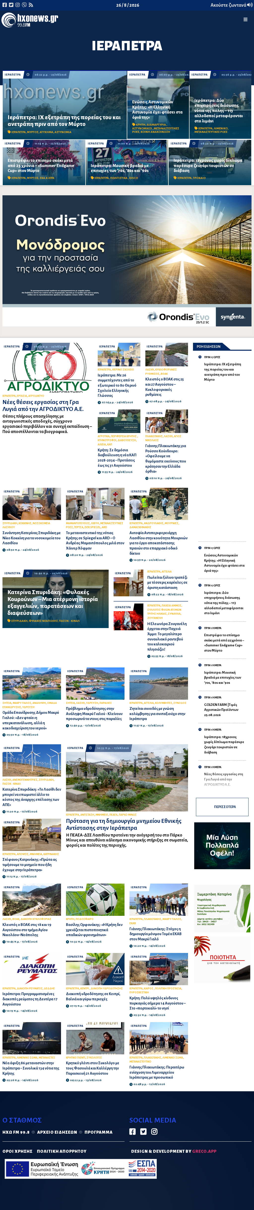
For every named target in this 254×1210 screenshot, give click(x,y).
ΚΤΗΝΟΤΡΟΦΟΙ (107, 440)
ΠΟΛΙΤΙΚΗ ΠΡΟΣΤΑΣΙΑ (168, 988)
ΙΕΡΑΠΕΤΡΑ (13, 74)
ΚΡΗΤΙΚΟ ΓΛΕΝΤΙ (75, 1057)
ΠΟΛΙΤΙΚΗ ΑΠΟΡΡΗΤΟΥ (62, 1151)
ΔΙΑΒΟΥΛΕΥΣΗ (127, 440)
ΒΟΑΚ (164, 374)
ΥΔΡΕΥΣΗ (28, 707)
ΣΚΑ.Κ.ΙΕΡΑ (47, 178)
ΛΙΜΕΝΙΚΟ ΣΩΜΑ (27, 1057)
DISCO (133, 178)
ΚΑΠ (109, 444)
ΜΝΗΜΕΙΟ (101, 814)
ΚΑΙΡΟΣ (149, 988)
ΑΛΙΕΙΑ (102, 444)
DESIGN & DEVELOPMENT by (174, 1151)
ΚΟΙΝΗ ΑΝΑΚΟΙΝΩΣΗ (155, 132)
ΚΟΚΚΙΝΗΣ (25, 523)
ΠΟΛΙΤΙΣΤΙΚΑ (119, 178)
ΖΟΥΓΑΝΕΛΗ (155, 618)
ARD (104, 527)
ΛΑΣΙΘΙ (149, 369)
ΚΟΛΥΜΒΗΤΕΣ (163, 703)
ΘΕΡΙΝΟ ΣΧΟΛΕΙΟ (123, 369)
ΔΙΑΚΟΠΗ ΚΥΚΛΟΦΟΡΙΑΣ (36, 919)
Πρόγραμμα (99, 1132)
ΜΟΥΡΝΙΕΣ (171, 523)
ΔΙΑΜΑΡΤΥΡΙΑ (156, 124)
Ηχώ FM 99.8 (16, 1132)
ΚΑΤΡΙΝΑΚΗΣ (51, 854)
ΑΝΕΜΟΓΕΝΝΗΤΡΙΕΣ (24, 779)
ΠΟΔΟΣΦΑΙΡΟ (85, 919)
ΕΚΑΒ (132, 923)
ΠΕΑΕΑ (113, 814)
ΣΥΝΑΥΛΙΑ (174, 613)
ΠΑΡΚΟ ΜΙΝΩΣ (128, 814)
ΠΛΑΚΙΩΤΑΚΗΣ (154, 436)
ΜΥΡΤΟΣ (32, 132)
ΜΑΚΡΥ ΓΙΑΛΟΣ (22, 703)
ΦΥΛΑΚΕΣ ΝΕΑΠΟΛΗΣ (43, 621)
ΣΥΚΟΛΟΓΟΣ (94, 1057)
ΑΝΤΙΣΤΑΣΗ (87, 814)
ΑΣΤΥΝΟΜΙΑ (63, 132)
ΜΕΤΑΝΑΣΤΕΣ (47, 1057)
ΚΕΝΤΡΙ (85, 988)
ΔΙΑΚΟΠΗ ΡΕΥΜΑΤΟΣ (30, 988)
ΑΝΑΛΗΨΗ (39, 703)
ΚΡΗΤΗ (140, 124)
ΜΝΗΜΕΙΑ (36, 854)
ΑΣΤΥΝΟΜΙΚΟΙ (142, 128)
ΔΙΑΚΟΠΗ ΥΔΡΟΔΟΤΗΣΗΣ (107, 988)
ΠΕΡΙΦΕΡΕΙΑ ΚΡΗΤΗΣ (124, 436)
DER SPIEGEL (92, 527)
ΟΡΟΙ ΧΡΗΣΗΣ (17, 1151)
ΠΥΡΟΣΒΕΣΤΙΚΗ (139, 992)
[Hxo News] (29, 21)
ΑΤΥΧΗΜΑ (46, 132)
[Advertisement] (225, 459)
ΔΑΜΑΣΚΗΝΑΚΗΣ (140, 527)
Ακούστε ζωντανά (229, 5)
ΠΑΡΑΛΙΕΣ (105, 703)
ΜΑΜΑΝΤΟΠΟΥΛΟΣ (78, 523)
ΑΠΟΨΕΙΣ (23, 854)
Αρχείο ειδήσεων (57, 1132)
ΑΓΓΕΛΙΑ (167, 571)
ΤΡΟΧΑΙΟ (199, 178)
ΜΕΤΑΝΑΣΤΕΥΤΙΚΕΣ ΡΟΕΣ (210, 132)
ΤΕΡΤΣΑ (78, 527)
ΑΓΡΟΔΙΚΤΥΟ (36, 396)
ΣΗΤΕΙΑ (6, 703)
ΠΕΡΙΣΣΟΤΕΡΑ (225, 807)
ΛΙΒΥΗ (95, 523)
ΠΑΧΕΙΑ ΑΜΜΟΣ (171, 605)
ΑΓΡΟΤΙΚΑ (104, 436)
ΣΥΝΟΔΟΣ (180, 703)
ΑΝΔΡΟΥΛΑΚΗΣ (153, 523)
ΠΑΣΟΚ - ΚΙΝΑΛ (69, 621)
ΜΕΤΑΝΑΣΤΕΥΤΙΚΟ (140, 1061)
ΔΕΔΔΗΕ (49, 988)
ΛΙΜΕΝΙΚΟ (221, 128)
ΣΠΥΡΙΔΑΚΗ (9, 523)
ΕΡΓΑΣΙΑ (22, 396)
